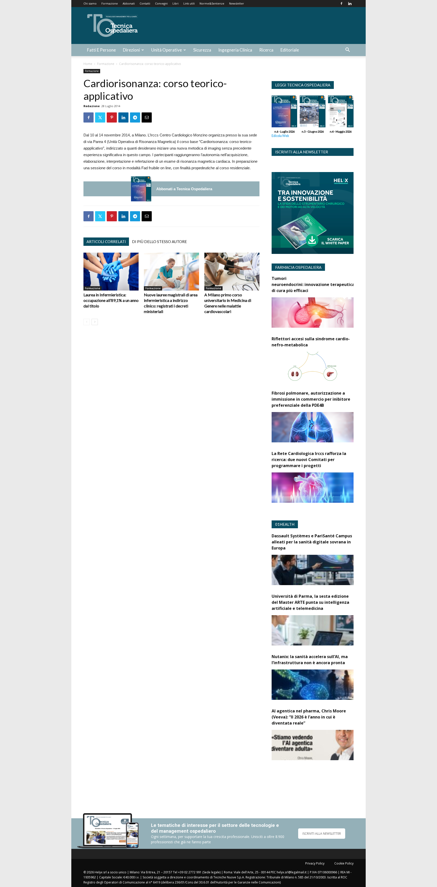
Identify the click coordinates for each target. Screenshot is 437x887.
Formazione (109, 3)
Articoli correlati (106, 241)
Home (87, 64)
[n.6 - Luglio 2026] (141, 188)
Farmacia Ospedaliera (298, 267)
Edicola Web (280, 136)
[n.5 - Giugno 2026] (312, 112)
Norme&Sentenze (212, 3)
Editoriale (289, 50)
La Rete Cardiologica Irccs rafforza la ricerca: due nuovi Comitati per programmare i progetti (309, 459)
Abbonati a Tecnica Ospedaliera (184, 189)
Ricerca (266, 50)
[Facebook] (341, 3)
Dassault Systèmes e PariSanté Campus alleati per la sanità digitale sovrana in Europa (312, 542)
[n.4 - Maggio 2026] (341, 112)
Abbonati (129, 3)
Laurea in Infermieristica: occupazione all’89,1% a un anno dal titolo (111, 300)
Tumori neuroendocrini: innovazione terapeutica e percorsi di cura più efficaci (324, 284)
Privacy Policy (314, 863)
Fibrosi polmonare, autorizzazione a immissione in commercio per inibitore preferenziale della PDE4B (311, 399)
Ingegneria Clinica (235, 50)
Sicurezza (202, 50)
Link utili (189, 3)
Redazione (91, 106)
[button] (347, 50)
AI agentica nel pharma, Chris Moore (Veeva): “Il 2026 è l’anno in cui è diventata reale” (309, 717)
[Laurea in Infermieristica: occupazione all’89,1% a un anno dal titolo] (111, 272)
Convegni (161, 3)
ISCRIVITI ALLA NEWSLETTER (321, 833)
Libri (175, 3)
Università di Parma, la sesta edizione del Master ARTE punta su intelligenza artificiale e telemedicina (310, 602)
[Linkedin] (350, 3)
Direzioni (131, 50)
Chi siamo (90, 3)
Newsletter (236, 3)
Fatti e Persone (101, 50)
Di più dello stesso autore (159, 241)
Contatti (145, 3)
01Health (284, 524)
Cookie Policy (344, 863)
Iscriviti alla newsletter (301, 152)
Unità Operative (166, 50)
